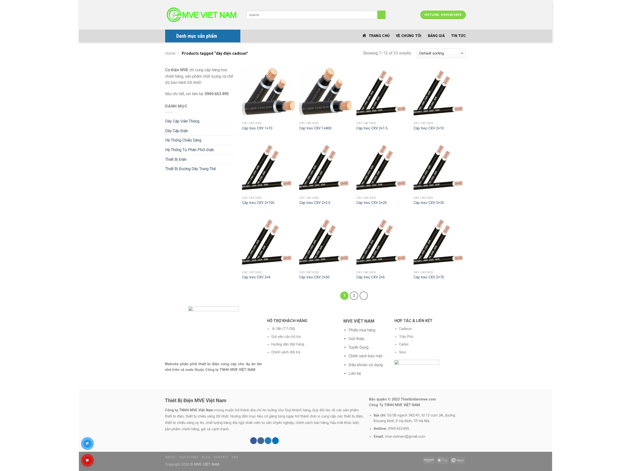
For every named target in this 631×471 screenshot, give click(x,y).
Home (170, 53)
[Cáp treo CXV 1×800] (325, 93)
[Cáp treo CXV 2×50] (325, 242)
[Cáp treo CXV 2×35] (440, 167)
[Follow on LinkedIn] (275, 440)
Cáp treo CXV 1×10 (257, 128)
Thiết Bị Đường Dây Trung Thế (190, 168)
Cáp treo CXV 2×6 (370, 277)
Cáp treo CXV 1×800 (315, 128)
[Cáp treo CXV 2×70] (440, 242)
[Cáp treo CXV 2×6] (382, 242)
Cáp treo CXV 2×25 (371, 203)
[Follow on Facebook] (253, 440)
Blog (206, 457)
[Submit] (381, 15)
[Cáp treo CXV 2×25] (382, 167)
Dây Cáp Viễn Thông (182, 121)
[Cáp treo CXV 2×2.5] (325, 167)
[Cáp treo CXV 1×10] (268, 93)
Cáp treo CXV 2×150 (258, 203)
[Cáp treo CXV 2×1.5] (382, 93)
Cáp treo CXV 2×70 (429, 277)
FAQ (235, 457)
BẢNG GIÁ (436, 36)
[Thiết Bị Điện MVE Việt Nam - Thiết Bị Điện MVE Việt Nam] (202, 14)
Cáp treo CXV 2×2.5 (314, 203)
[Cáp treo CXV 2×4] (268, 242)
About (170, 457)
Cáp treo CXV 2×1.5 (371, 128)
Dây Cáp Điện (176, 130)
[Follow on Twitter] (268, 440)
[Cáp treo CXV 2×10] (440, 93)
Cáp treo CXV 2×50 (314, 277)
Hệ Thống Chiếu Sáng (183, 140)
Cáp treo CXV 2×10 (429, 128)
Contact (221, 457)
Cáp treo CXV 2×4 (256, 277)
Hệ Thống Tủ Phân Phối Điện (189, 149)
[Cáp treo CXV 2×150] (268, 167)
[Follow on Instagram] (260, 440)
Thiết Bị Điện (176, 159)
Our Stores (188, 457)
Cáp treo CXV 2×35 (429, 203)
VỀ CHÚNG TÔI (408, 36)
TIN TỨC (458, 36)
